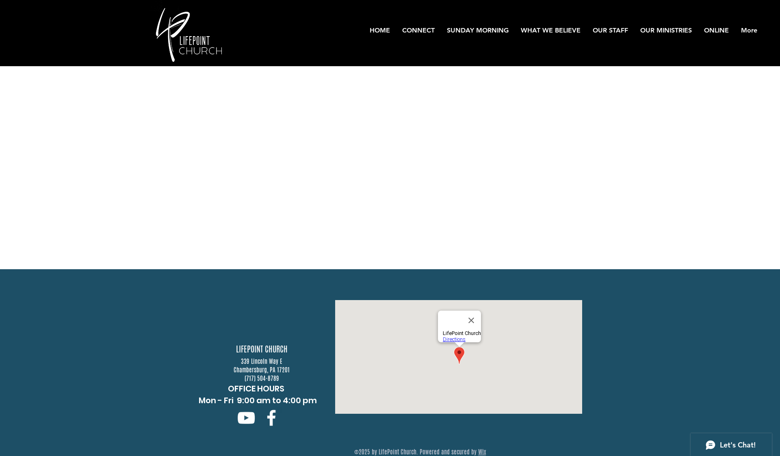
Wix (482, 451)
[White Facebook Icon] (271, 417)
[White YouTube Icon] (246, 417)
